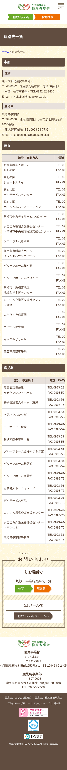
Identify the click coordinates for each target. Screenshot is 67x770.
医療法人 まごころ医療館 (18, 697)
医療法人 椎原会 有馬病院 (48, 697)
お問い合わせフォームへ (33, 616)
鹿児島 (41, 588)
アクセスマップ (42, 703)
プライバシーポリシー (18, 703)
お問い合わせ (21, 17)
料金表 (57, 703)
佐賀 (21, 588)
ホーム (5, 51)
